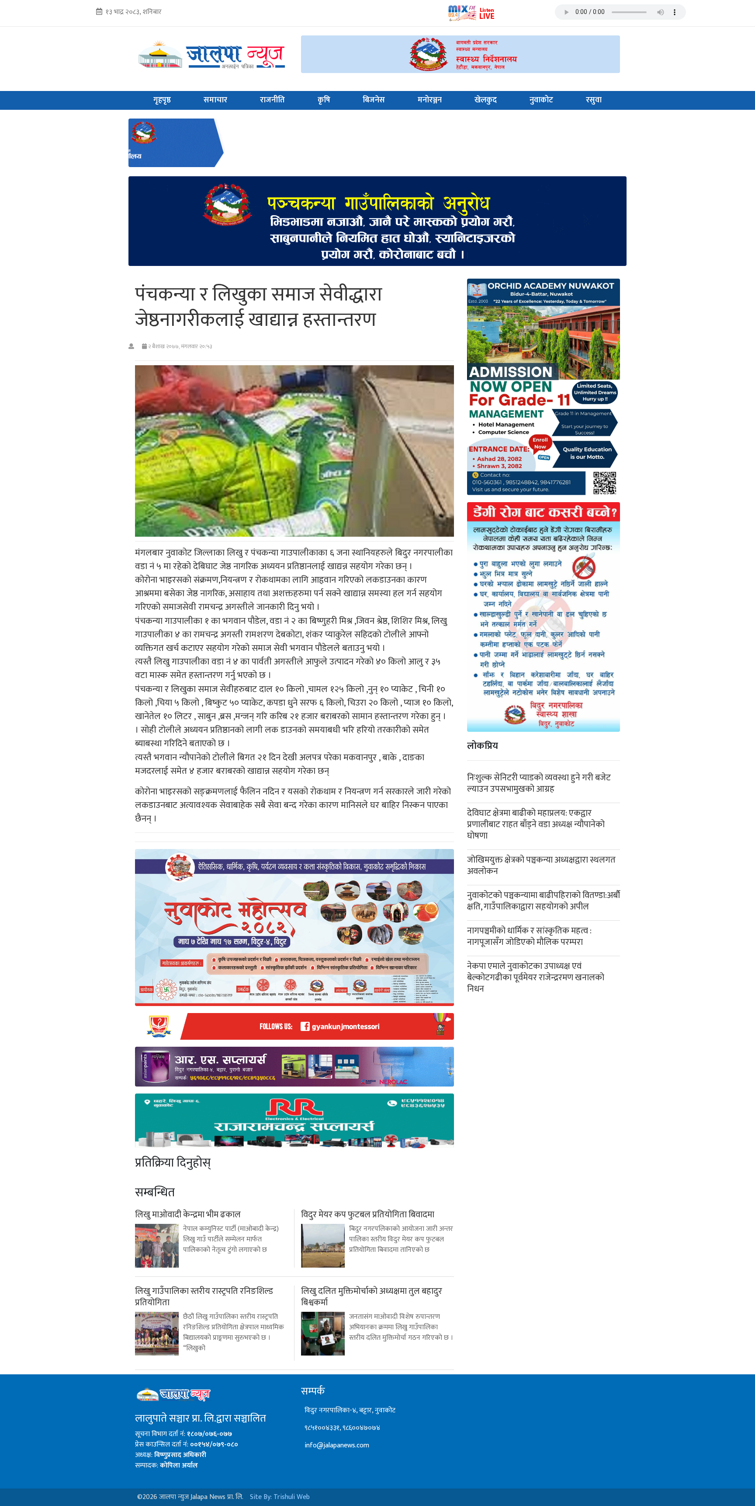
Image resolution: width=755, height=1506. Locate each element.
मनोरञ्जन (430, 100)
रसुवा (594, 100)
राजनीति (272, 100)
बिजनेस (374, 100)
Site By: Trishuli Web (280, 1497)
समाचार (215, 100)
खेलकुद (485, 100)
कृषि (324, 100)
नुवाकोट (541, 100)
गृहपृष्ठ (162, 100)
